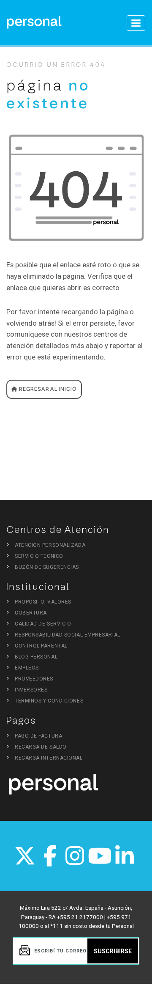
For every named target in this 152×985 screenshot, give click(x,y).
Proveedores (34, 679)
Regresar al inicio (47, 389)
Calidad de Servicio (43, 624)
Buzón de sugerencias (47, 567)
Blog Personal (36, 657)
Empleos (27, 668)
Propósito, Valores (43, 602)
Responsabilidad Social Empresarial (67, 635)
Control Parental (41, 646)
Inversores (31, 690)
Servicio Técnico (39, 556)
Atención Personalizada (50, 545)
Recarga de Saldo (41, 747)
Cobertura (31, 613)
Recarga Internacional (49, 758)
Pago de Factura (38, 736)
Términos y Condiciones (49, 701)
